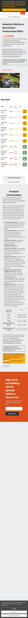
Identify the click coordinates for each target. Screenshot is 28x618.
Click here (6, 361)
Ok (14, 10)
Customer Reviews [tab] (14, 182)
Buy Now (25, 111)
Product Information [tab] (14, 178)
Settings (14, 608)
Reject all (14, 612)
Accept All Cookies (14, 615)
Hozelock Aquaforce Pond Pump (14, 201)
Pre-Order (24, 146)
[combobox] (14, 13)
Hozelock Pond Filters (12, 341)
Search (23, 13)
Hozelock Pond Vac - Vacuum (13, 343)
